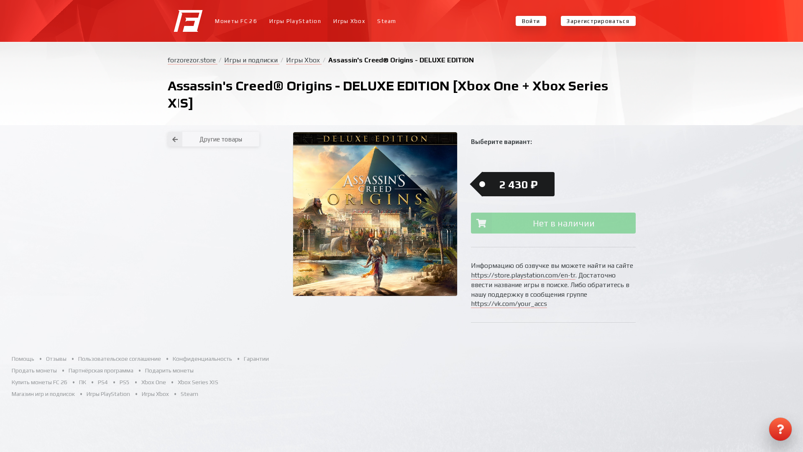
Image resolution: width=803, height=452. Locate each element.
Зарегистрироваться (598, 21)
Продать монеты (34, 370)
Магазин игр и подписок (43, 393)
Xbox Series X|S (198, 382)
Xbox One (153, 382)
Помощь (23, 358)
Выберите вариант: (501, 141)
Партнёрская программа (101, 370)
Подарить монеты (169, 370)
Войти (531, 21)
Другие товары (220, 139)
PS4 (103, 382)
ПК (82, 382)
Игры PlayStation (295, 21)
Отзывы (56, 358)
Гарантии (256, 358)
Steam (386, 21)
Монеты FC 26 (236, 21)
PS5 (125, 382)
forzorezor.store (192, 60)
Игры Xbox (349, 21)
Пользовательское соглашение (119, 358)
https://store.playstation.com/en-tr (523, 275)
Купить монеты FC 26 (39, 382)
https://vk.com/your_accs (509, 304)
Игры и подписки (251, 60)
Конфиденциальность (202, 358)
